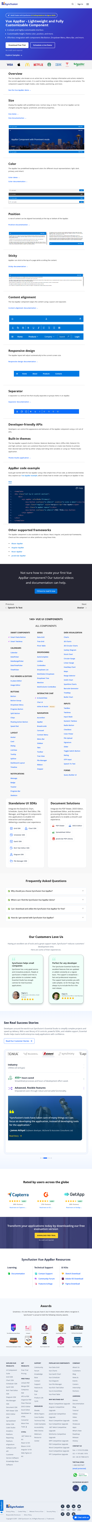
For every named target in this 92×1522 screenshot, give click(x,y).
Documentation (78, 1404)
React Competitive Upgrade (59, 1420)
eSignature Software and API (11, 1447)
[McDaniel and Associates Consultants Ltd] (28, 1054)
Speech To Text (15, 607)
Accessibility (39, 1427)
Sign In (80, 4)
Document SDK (11, 1407)
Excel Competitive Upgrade (59, 1451)
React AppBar (17, 552)
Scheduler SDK (11, 1384)
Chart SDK (10, 1380)
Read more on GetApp (73, 1207)
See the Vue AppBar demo (18, 90)
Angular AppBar (18, 547)
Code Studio (10, 1427)
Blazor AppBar (17, 543)
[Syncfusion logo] (15, 1506)
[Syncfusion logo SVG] (10, 3)
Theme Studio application (18, 458)
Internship (76, 1388)
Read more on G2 (45, 1207)
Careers (75, 1384)
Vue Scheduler (54, 1377)
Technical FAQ (39, 1420)
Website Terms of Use (36, 1511)
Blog (74, 1374)
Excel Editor (25, 1410)
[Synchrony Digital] (64, 1054)
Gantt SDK (10, 1387)
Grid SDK (9, 1377)
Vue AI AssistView (55, 1391)
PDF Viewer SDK (12, 1411)
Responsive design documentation (22, 361)
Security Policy (51, 1511)
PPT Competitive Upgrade (58, 1454)
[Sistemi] (46, 1054)
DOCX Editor (25, 1406)
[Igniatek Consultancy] (11, 1054)
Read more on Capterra (17, 1207)
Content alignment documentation (22, 308)
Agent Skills (51, 15)
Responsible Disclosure (13, 1515)
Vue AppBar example (29, 475)
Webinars (38, 1434)
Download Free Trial (46, 1235)
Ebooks (37, 1410)
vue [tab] (10, 482)
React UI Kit (25, 1443)
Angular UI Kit (26, 1450)
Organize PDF (26, 1400)
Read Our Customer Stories (17, 1041)
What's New (77, 1431)
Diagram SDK (11, 1397)
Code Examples (40, 1424)
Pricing (23, 1373)
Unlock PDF (25, 1383)
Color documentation (16, 181)
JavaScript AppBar (19, 556)
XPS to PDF (25, 1396)
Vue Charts (53, 1371)
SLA (35, 1394)
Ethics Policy (28, 1515)
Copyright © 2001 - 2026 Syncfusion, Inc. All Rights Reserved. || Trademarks (30, 1519)
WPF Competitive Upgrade (58, 1441)
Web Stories (38, 1431)
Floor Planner (26, 1403)
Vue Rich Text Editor (56, 1388)
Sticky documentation (17, 266)
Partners (76, 1391)
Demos (75, 1400)
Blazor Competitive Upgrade (59, 1404)
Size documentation (16, 118)
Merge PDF (25, 1386)
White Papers (39, 1414)
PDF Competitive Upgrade (58, 1444)
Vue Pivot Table (54, 1394)
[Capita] (82, 1054)
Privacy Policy (10, 1511)
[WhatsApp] (80, 1474)
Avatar (80, 607)
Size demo (12, 114)
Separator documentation (18, 402)
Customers (77, 1371)
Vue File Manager (55, 1384)
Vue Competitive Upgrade (58, 1424)
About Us (76, 1367)
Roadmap (76, 1434)
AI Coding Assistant (38, 15)
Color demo (13, 177)
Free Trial (24, 1370)
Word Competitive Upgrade (59, 1447)
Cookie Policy (22, 1511)
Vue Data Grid (54, 1367)
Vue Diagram (54, 1381)
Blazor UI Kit (25, 1446)
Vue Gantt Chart (55, 1374)
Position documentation (18, 225)
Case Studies (39, 1417)
